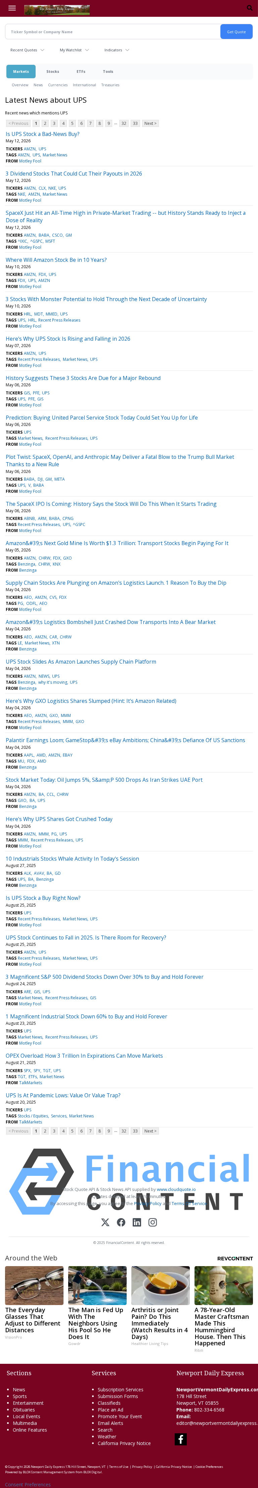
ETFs (81, 71)
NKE (52, 188)
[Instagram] (153, 1223)
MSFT (50, 241)
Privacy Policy (148, 1203)
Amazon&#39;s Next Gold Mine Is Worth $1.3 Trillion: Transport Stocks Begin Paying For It (117, 543)
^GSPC (36, 241)
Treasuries (110, 84)
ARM (42, 518)
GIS (27, 393)
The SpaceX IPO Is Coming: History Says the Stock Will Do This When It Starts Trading (111, 504)
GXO (67, 558)
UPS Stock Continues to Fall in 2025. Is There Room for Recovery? (86, 937)
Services (59, 1116)
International (84, 84)
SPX (27, 1070)
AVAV (39, 873)
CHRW (44, 558)
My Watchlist (71, 49)
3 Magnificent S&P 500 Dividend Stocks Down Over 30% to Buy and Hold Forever (105, 976)
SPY (37, 1070)
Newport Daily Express (48, 1467)
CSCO (57, 235)
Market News (55, 155)
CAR (53, 637)
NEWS (44, 676)
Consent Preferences (28, 1484)
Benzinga (26, 564)
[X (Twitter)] (105, 1223)
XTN (56, 643)
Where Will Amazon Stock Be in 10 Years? (56, 259)
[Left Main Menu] (12, 8)
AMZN (30, 149)
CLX (42, 188)
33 (135, 123)
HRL (27, 314)
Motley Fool (30, 161)
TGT (47, 1070)
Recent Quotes (23, 49)
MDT (38, 314)
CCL (50, 794)
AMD (41, 755)
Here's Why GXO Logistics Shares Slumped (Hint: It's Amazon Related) (91, 701)
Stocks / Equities (33, 1116)
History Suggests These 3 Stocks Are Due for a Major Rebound (83, 378)
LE (20, 643)
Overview (20, 84)
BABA (44, 235)
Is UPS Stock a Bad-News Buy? (43, 134)
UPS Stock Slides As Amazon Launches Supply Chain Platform (81, 661)
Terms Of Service (189, 1203)
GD (58, 873)
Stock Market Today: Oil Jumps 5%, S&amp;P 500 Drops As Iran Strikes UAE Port (104, 779)
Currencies (58, 84)
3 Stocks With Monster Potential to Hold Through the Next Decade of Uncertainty (106, 299)
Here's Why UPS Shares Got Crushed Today (59, 819)
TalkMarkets (30, 1083)
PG (20, 603)
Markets (21, 71)
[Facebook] (121, 1223)
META (59, 479)
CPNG (68, 518)
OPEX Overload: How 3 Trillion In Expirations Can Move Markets (84, 1055)
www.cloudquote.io (176, 1189)
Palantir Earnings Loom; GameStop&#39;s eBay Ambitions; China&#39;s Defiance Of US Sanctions (125, 740)
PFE (36, 393)
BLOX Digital (92, 1472)
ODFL (31, 603)
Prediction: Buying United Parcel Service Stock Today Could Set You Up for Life (102, 417)
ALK (27, 873)
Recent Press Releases (59, 320)
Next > (150, 123)
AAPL (29, 755)
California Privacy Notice (174, 1467)
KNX (56, 564)
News (38, 84)
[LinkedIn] (137, 1223)
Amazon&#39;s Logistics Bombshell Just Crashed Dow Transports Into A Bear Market (111, 622)
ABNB (29, 518)
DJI (40, 479)
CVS (52, 597)
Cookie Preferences (209, 1467)
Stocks (52, 71)
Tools (108, 71)
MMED (51, 314)
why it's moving (52, 682)
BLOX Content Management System (49, 1472)
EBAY (68, 755)
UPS (42, 149)
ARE (27, 992)
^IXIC (22, 241)
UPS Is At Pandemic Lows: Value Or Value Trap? (63, 1095)
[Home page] (57, 9)
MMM (66, 715)
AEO (28, 597)
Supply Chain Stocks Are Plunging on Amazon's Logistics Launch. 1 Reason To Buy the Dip (116, 582)
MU (21, 761)
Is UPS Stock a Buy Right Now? (43, 898)
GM (69, 235)
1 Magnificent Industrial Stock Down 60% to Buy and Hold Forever (86, 1016)
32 (124, 123)
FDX (42, 274)
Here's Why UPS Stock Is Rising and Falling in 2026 (68, 338)
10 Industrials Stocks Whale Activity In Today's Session (72, 858)
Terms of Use (118, 1467)
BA (41, 794)
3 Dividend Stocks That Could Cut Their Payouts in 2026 (74, 173)
